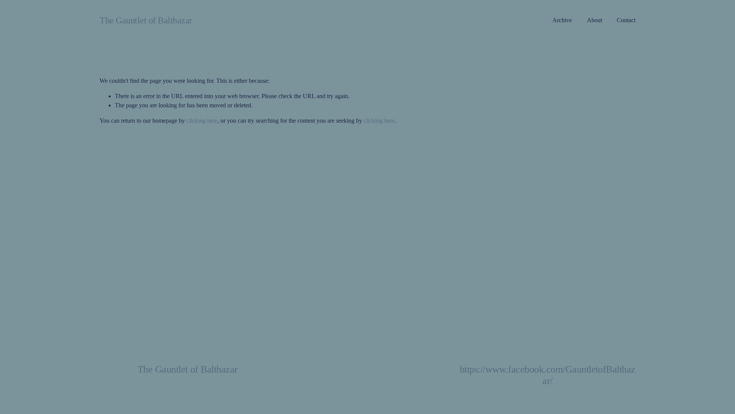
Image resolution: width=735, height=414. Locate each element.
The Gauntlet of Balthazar (146, 20)
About (594, 20)
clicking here (201, 120)
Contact (626, 20)
